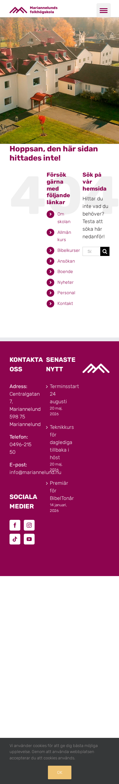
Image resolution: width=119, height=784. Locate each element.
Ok (59, 772)
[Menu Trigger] (103, 10)
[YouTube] (29, 539)
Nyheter (65, 282)
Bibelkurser (68, 250)
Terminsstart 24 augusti (60, 393)
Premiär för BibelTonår (60, 490)
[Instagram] (29, 525)
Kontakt (65, 303)
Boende (65, 271)
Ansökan (66, 261)
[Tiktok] (15, 539)
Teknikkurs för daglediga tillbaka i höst (60, 442)
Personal (66, 292)
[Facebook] (15, 525)
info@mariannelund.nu (35, 472)
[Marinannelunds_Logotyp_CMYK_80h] (33, 9)
